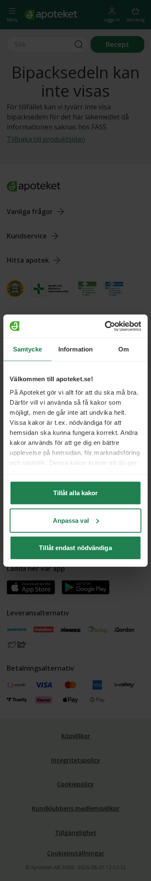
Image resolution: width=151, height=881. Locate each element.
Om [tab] (123, 349)
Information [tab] (75, 349)
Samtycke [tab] (27, 349)
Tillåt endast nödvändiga (75, 547)
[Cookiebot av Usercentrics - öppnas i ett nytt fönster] (106, 325)
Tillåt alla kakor (75, 492)
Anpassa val (71, 520)
